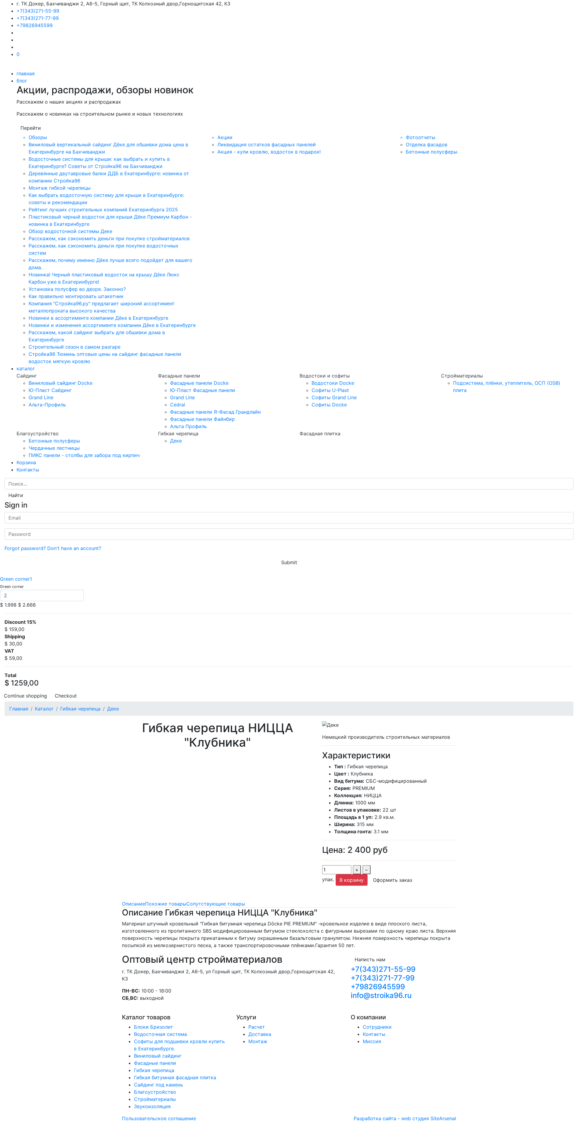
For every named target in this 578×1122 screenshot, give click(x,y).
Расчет (256, 1027)
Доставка (259, 1034)
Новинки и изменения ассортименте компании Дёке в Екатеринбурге (112, 325)
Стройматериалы (155, 1099)
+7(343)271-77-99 (38, 18)
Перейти (30, 128)
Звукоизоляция (152, 1106)
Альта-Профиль (47, 405)
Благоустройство (155, 1092)
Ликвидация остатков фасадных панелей (266, 144)
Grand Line (41, 397)
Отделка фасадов (426, 144)
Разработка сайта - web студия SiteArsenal (405, 1118)
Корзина (26, 462)
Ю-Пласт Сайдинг (50, 390)
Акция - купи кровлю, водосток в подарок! (269, 152)
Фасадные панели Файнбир (202, 419)
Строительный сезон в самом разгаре (74, 347)
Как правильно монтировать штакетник (76, 296)
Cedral (177, 405)
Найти (15, 495)
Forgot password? (25, 548)
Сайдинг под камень (158, 1085)
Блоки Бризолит (153, 1027)
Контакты (28, 470)
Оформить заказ (392, 880)
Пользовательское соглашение (159, 1118)
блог (22, 81)
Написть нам (370, 959)
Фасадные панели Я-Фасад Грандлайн (215, 412)
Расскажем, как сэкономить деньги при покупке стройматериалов (109, 238)
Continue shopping (25, 696)
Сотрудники (377, 1027)
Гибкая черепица (154, 1070)
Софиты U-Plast (330, 390)
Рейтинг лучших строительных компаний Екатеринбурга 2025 (103, 210)
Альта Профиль (188, 426)
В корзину (352, 880)
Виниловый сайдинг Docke (60, 383)
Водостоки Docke (333, 383)
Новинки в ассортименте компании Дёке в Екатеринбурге (98, 318)
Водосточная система (160, 1034)
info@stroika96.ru (381, 995)
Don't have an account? (74, 548)
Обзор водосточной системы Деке (70, 231)
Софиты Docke (329, 405)
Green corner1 (16, 579)
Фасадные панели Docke (199, 383)
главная (26, 73)
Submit (289, 562)
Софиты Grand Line (334, 397)
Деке (176, 441)
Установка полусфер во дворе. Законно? (77, 289)
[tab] (133, 904)
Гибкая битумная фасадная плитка (175, 1077)
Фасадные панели (155, 1063)
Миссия (372, 1041)
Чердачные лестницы (54, 448)
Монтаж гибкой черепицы (60, 188)
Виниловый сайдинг (158, 1056)
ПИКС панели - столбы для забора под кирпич (84, 455)
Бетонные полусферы (431, 152)
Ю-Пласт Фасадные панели (202, 390)
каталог (26, 368)
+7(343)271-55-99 (38, 11)
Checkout (66, 696)
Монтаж (257, 1041)
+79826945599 (35, 25)
